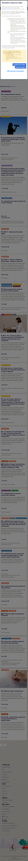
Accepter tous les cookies (19, 64)
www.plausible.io (5, 46)
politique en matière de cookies (9, 9)
